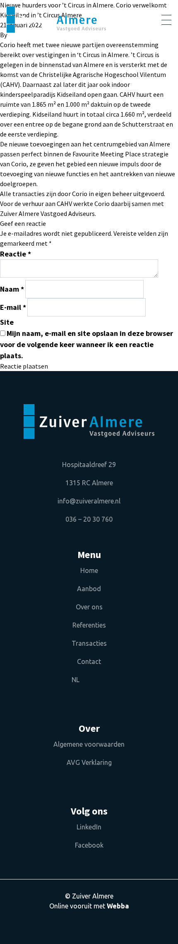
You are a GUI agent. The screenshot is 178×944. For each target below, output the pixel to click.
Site (7, 322)
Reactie (15, 254)
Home (89, 570)
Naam (12, 289)
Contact (89, 661)
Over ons (89, 607)
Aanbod (89, 588)
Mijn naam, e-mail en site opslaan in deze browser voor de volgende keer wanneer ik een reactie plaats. (86, 344)
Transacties (89, 643)
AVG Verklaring (89, 762)
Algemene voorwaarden (89, 744)
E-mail (13, 307)
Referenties (89, 625)
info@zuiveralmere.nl (89, 501)
